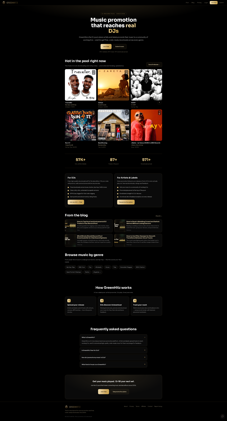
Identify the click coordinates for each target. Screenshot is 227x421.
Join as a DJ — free (76, 202)
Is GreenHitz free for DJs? (90, 350)
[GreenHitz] (10, 2)
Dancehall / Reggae (126, 267)
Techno (87, 272)
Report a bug (158, 406)
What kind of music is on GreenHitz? (94, 364)
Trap (115, 267)
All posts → (159, 216)
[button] (93, 98)
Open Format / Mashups (74, 272)
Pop (90, 267)
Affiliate (143, 406)
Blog (193, 2)
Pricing (199, 2)
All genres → (97, 272)
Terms (137, 406)
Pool (187, 2)
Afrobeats (98, 267)
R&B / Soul (82, 267)
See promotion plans (126, 202)
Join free (213, 2)
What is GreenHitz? (88, 337)
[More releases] (159, 102)
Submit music (119, 46)
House (107, 267)
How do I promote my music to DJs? (94, 357)
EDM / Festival (140, 267)
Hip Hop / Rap (71, 267)
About (126, 406)
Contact (150, 406)
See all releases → (154, 64)
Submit (221, 2)
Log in (206, 2)
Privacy (132, 406)
